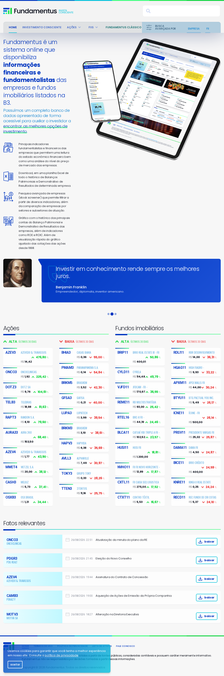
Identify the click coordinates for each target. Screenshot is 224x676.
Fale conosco (125, 646)
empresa (194, 28)
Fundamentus (7, 11)
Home (13, 27)
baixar (209, 541)
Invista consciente (43, 11)
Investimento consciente (41, 27)
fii (207, 28)
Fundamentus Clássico (123, 27)
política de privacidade (61, 655)
